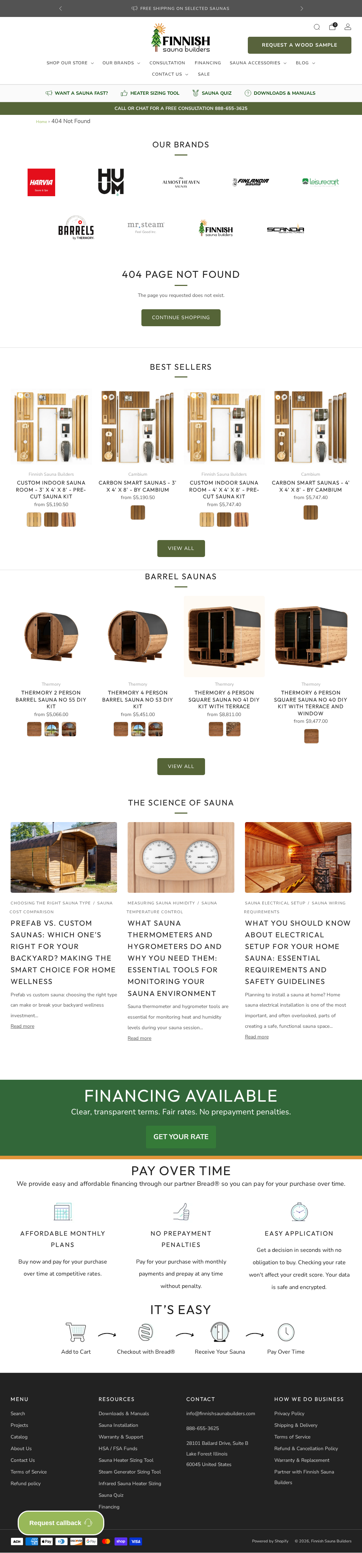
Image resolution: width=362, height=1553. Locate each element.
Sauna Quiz (111, 1495)
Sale (204, 74)
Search (18, 1413)
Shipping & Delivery (295, 1425)
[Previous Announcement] (60, 8)
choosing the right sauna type (51, 903)
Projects (19, 1425)
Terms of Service (29, 1472)
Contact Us (167, 74)
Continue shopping (181, 317)
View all (181, 548)
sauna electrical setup (275, 903)
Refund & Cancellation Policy (306, 1448)
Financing (208, 63)
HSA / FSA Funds (118, 1448)
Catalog (19, 1437)
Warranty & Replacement (301, 1460)
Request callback (55, 1522)
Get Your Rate (181, 1137)
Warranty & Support (121, 1437)
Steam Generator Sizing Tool (130, 1472)
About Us (21, 1448)
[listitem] (181, 8)
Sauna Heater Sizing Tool (126, 1460)
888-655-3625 (202, 1428)
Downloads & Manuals (124, 1413)
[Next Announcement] (301, 8)
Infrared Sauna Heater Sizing (130, 1483)
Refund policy (26, 1483)
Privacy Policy (289, 1413)
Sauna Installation (118, 1425)
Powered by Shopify (270, 1541)
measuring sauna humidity (161, 903)
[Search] (316, 26)
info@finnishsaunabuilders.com (220, 1413)
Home (41, 121)
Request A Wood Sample (299, 45)
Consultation (167, 63)
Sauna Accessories (255, 63)
